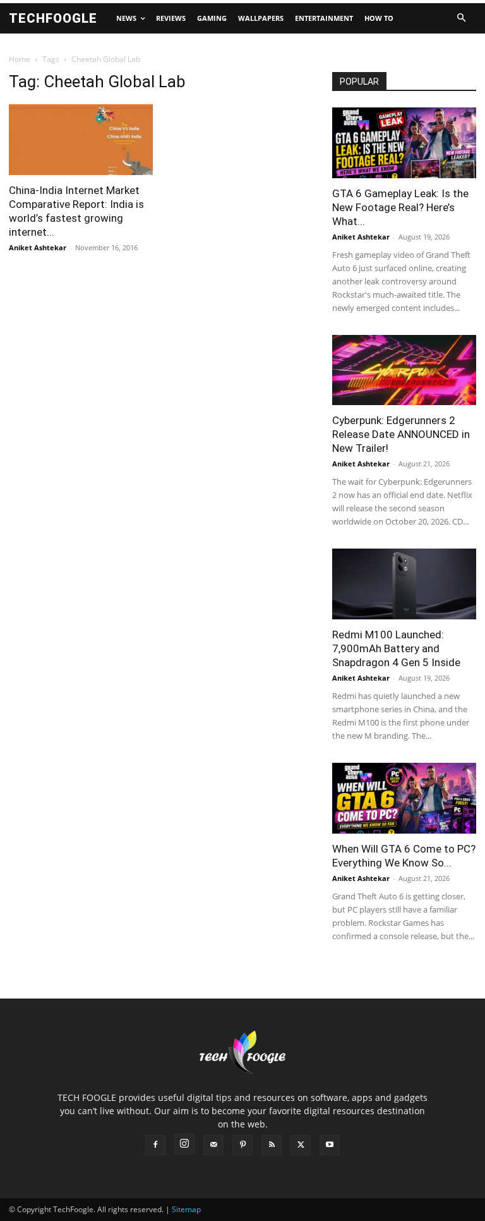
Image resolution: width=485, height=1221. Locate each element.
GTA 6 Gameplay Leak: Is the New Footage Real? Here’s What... (400, 207)
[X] (300, 1145)
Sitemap (186, 1209)
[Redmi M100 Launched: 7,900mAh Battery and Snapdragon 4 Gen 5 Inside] (404, 584)
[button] (461, 18)
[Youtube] (330, 1145)
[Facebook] (155, 1145)
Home (19, 59)
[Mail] (213, 1145)
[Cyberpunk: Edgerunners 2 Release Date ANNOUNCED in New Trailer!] (404, 370)
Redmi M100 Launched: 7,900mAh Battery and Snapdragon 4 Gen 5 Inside (396, 648)
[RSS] (271, 1145)
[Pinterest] (242, 1145)
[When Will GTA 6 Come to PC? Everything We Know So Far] (404, 798)
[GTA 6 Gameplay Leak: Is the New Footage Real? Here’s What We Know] (404, 142)
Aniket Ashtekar (37, 247)
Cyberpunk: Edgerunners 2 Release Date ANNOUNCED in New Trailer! (401, 434)
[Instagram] (184, 1144)
